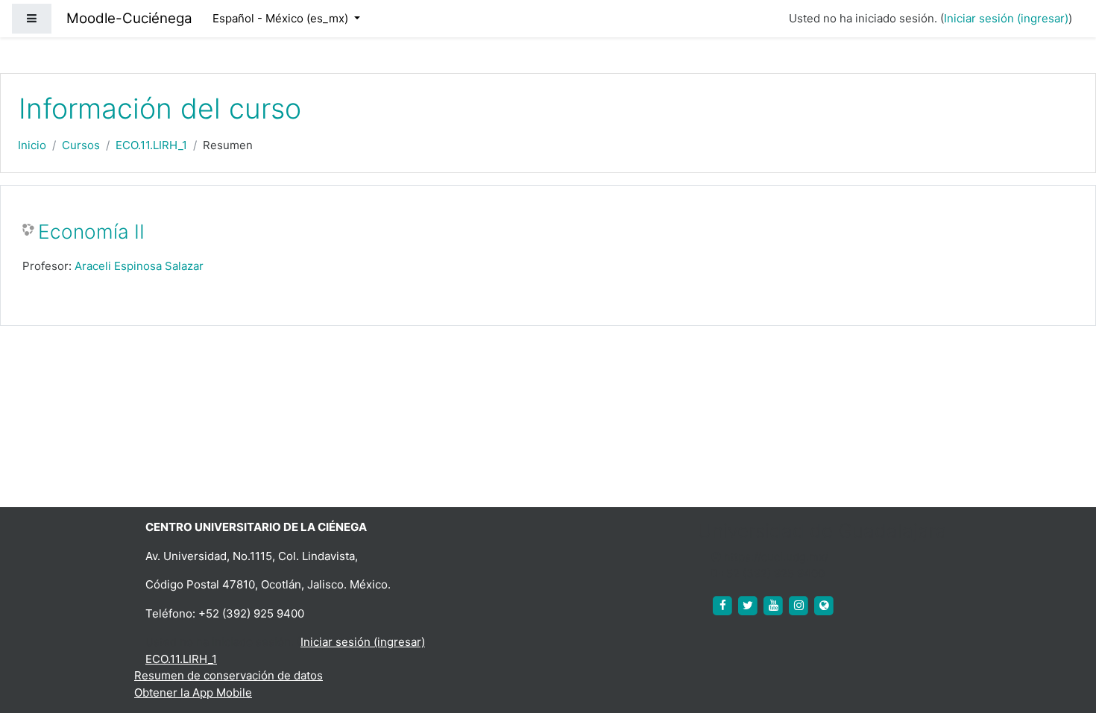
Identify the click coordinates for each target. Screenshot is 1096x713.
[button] (1062, 640)
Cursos (81, 145)
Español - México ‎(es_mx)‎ (281, 18)
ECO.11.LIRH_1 (151, 145)
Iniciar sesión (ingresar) (1006, 18)
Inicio (32, 145)
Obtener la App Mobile (193, 692)
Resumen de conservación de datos (228, 675)
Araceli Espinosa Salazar (139, 266)
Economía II (91, 231)
